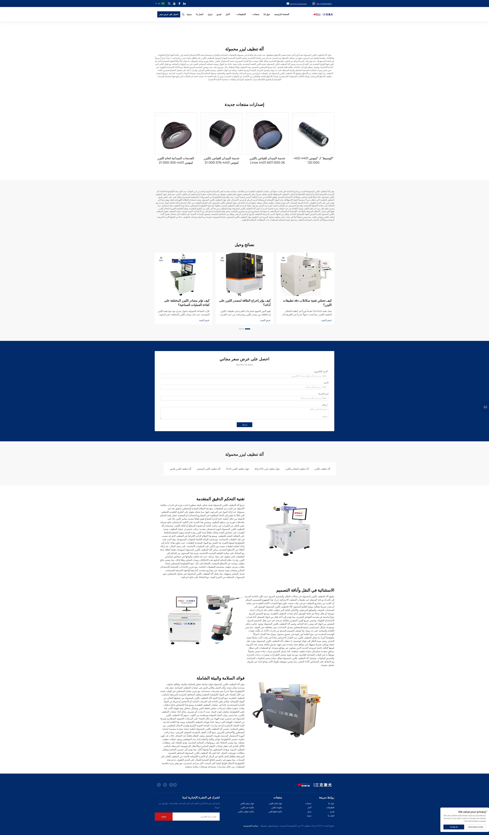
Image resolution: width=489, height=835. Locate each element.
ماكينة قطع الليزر (275, 811)
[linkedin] (184, 3)
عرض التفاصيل (313, 133)
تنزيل (210, 14)
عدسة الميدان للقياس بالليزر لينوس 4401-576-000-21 (222, 160)
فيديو (219, 14)
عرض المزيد (326, 320)
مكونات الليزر (276, 807)
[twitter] (169, 3)
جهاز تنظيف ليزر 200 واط (267, 468)
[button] (247, 328)
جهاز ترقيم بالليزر (247, 803)
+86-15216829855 (324, 4)
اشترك (163, 817)
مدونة (189, 14)
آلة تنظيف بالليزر (322, 468)
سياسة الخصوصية (250, 826)
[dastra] (321, 14)
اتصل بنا (199, 14)
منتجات (256, 14)
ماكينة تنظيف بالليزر (246, 811)
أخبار (228, 14)
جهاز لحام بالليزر (275, 803)
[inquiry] (485, 407)
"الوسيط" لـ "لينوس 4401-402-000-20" (313, 160)
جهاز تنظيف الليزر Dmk (237, 468)
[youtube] (174, 3)
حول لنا (267, 14)
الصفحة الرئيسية (281, 14)
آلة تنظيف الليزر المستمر (208, 468)
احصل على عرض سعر (168, 14)
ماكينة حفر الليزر (247, 807)
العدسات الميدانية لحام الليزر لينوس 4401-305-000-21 (175, 160)
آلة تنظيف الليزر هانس (180, 468)
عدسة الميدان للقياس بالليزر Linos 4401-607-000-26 (267, 160)
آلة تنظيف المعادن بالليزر (297, 468)
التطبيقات (241, 14)
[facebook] (179, 3)
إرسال (244, 424)
